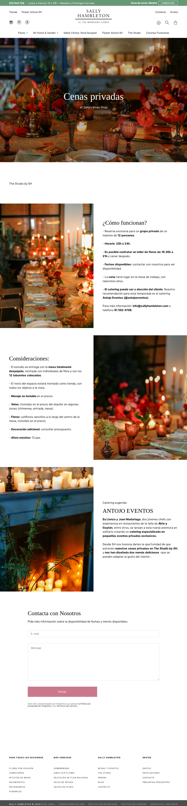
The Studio (104, 773)
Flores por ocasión (21, 768)
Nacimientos (17, 782)
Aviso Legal (47, 804)
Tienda (13, 12)
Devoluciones (151, 773)
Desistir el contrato (164, 804)
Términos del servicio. (67, 706)
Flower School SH (32, 12)
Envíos (174, 12)
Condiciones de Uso (72, 804)
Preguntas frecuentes (156, 782)
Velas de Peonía (63, 782)
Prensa (102, 777)
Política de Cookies (134, 804)
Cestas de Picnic (64, 787)
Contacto (160, 12)
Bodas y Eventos (108, 768)
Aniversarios (17, 787)
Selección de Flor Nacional (71, 777)
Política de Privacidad (103, 804)
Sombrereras (61, 768)
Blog (101, 782)
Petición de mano (20, 777)
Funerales (15, 791)
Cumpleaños (16, 773)
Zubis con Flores (64, 773)
